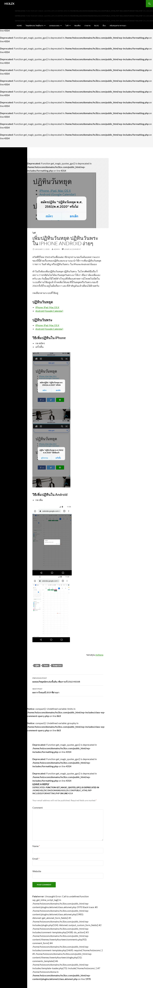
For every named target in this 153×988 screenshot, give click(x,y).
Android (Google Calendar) (49, 310)
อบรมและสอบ (54, 25)
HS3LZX (9, 3)
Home (19, 25)
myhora (99, 654)
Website (36, 871)
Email (35, 858)
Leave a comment (72, 249)
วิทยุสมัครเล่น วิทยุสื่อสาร (34, 25)
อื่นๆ (104, 25)
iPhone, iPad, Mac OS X (47, 307)
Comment (37, 807)
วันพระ (45, 665)
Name (36, 846)
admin (57, 249)
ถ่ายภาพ (87, 25)
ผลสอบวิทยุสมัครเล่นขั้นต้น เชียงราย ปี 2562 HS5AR (56, 680)
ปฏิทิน (37, 665)
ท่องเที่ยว (77, 25)
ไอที (66, 25)
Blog (96, 25)
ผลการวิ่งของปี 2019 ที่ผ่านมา (45, 691)
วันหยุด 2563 (57, 665)
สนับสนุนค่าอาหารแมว (118, 25)
